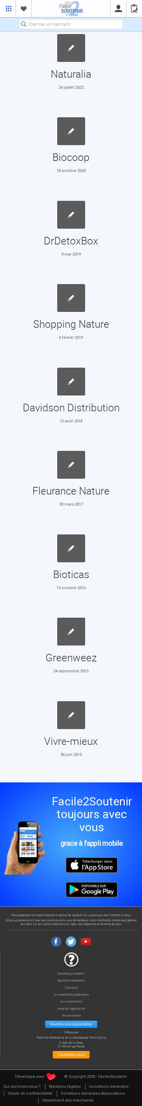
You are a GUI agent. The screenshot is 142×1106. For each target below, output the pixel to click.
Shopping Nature (71, 324)
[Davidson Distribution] (71, 381)
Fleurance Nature (71, 491)
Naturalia (71, 74)
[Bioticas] (71, 548)
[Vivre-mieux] (71, 715)
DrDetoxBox (71, 241)
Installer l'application (71, 1008)
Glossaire (71, 987)
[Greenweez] (71, 632)
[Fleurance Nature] (71, 465)
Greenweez (71, 657)
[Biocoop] (71, 131)
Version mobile (71, 1015)
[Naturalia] (71, 48)
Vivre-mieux (71, 741)
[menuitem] (22, 1087)
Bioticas (71, 574)
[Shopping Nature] (71, 298)
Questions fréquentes (71, 980)
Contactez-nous (71, 1054)
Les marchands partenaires (71, 994)
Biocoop (71, 157)
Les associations (71, 1001)
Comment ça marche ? (71, 973)
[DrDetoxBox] (71, 215)
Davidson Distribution (71, 407)
